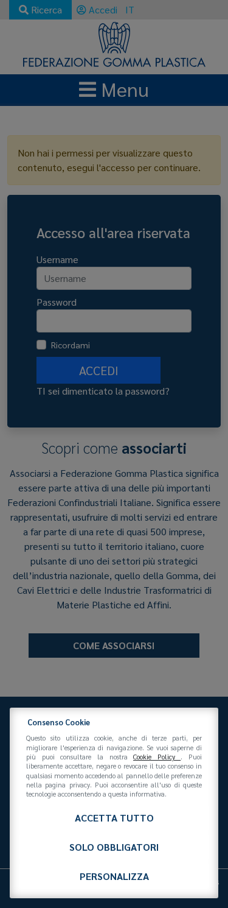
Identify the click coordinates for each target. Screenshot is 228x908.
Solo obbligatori (114, 846)
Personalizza (114, 876)
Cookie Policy (157, 756)
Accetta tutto (114, 817)
